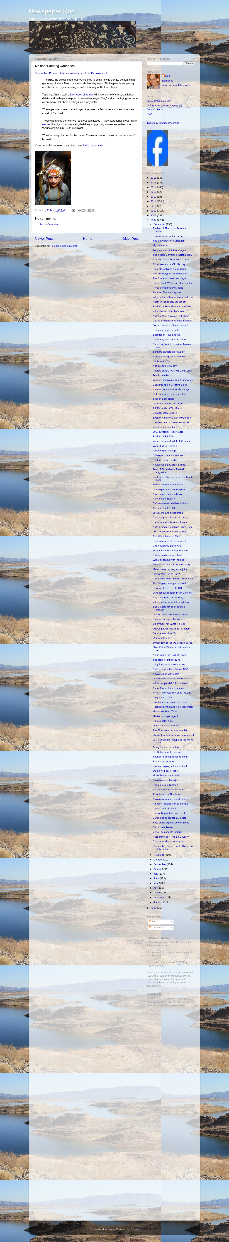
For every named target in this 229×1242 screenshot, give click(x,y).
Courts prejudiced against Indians (172, 320)
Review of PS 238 (163, 436)
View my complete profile (176, 85)
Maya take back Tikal (165, 711)
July (156, 873)
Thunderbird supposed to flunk (170, 756)
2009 (154, 211)
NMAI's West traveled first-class (171, 316)
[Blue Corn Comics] (157, 165)
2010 (154, 206)
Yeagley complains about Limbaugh (173, 380)
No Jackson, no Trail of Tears (169, 655)
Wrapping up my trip (164, 450)
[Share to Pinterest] (93, 210)
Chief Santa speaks (164, 427)
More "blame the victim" (166, 775)
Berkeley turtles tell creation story (171, 564)
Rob (49, 210)
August (158, 869)
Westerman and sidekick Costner (171, 441)
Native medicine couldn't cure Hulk (172, 527)
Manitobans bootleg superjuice (170, 569)
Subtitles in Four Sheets (166, 334)
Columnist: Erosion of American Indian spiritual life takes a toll (71, 73)
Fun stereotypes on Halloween (170, 273)
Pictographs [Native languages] (164, 105)
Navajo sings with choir (166, 674)
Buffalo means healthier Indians (171, 503)
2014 (154, 187)
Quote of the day (162, 638)
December (160, 224)
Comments (157, 927)
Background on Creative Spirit (170, 384)
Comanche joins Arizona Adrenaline (173, 578)
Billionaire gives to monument (169, 541)
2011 (154, 201)
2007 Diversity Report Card (168, 432)
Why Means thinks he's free (168, 311)
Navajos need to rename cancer (171, 422)
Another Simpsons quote (167, 292)
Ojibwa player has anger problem (171, 628)
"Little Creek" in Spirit (165, 808)
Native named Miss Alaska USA (170, 669)
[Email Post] (72, 210)
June (157, 878)
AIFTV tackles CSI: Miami (167, 408)
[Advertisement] (169, 1034)
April (156, 888)
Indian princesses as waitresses (171, 678)
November (160, 855)
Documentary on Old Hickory (169, 264)
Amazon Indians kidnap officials (170, 803)
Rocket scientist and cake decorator (173, 706)
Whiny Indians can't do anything (171, 602)
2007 (154, 220)
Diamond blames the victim (168, 403)
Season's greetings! (164, 398)
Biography (167, 80)
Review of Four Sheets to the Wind (172, 306)
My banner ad (161, 245)
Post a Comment (49, 224)
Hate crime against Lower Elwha (171, 822)
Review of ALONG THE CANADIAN (172, 370)
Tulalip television (162, 375)
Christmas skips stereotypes (169, 841)
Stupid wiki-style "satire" (166, 770)
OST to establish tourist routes (170, 531)
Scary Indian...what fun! (166, 747)
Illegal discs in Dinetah (165, 785)
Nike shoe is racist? (164, 498)
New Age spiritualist (81, 94)
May (156, 883)
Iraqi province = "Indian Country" (171, 836)
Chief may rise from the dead (169, 339)
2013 (154, 192)
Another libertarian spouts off (169, 302)
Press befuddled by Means (168, 287)
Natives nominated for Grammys (171, 389)
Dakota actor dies (163, 721)
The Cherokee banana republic (170, 730)
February (159, 897)
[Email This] (79, 210)
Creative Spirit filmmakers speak (171, 259)
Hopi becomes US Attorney (168, 597)
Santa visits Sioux (163, 361)
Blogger (134, 1229)
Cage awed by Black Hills (167, 545)
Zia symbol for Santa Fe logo (169, 624)
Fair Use (151, 976)
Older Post (130, 238)
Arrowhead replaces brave (168, 494)
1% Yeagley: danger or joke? (169, 583)
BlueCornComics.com (159, 101)
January (158, 902)
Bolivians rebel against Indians (170, 702)
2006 (154, 908)
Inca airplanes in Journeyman (169, 489)
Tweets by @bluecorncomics (163, 123)
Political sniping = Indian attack (170, 766)
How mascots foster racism (168, 236)
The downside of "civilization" (169, 240)
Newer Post (44, 238)
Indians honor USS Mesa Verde (170, 614)
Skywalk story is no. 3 (165, 413)
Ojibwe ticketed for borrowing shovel (173, 735)
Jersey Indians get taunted (168, 512)
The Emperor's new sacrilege (169, 278)
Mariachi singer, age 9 (165, 716)
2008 (154, 215)
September (160, 864)
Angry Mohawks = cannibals (168, 688)
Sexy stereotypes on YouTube (170, 269)
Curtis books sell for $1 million (170, 817)
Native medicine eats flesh (167, 555)
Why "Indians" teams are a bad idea (173, 297)
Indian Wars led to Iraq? (166, 574)
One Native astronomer (166, 725)
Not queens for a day (165, 366)
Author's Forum (155, 109)
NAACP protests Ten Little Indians (172, 692)
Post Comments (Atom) (63, 246)
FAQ (149, 113)
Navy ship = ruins (162, 697)
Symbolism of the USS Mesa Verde (172, 642)
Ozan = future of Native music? (170, 325)
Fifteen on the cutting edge (168, 455)
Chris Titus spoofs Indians (167, 832)
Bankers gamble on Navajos (169, 351)
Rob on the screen (163, 761)
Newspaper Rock (53, 11)
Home (87, 238)
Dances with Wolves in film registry (172, 283)
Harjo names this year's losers (170, 522)
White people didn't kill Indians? (170, 683)
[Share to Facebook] (89, 210)
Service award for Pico (165, 633)
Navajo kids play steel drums (169, 464)
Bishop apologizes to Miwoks (169, 356)
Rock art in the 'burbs (165, 460)
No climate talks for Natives (168, 789)
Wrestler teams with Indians (168, 560)
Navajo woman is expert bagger (171, 799)
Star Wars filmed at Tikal (166, 536)
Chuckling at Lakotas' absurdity (170, 517)
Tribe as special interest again (170, 250)
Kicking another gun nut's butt (169, 394)
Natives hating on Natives (167, 619)
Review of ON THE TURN (167, 588)
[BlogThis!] (83, 210)
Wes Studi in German (165, 446)
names (46, 124)
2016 (154, 177)
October (158, 859)
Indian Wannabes (93, 145)
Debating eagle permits (166, 330)
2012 (154, 196)
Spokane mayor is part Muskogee (172, 417)
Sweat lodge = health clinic (168, 484)
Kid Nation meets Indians (167, 752)
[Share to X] (86, 210)
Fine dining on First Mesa (167, 794)
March (157, 892)
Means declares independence (170, 550)
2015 (154, 182)
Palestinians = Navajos (165, 780)
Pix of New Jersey (163, 827)
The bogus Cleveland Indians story (172, 255)
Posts (154, 921)
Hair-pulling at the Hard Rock (169, 813)
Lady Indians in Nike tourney (169, 664)
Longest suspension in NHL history (172, 592)
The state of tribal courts (166, 659)
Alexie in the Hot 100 (164, 508)
